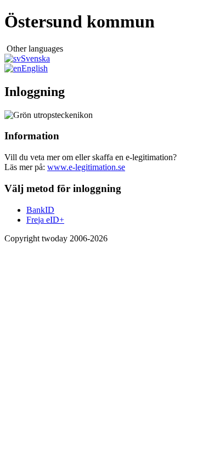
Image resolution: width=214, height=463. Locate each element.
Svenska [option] (35, 58)
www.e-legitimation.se (86, 167)
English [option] (34, 68)
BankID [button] (40, 209)
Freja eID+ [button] (45, 219)
